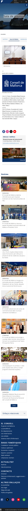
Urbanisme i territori (7, 458)
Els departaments (6, 431)
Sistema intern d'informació (10, 438)
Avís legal (4, 487)
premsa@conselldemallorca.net (11, 143)
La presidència (5, 428)
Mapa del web (5, 490)
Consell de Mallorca (0, 509)
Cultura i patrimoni (7, 448)
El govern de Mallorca (8, 426)
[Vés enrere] (3, 71)
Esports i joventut (6, 453)
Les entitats (4, 436)
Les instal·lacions (6, 433)
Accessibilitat (5, 485)
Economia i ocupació (7, 450)
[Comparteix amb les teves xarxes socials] (26, 5)
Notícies (5, 39)
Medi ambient (5, 455)
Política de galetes (7, 492)
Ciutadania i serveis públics (9, 445)
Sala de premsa (14, 39)
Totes (14, 405)
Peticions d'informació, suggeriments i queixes (13, 477)
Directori (4, 474)
